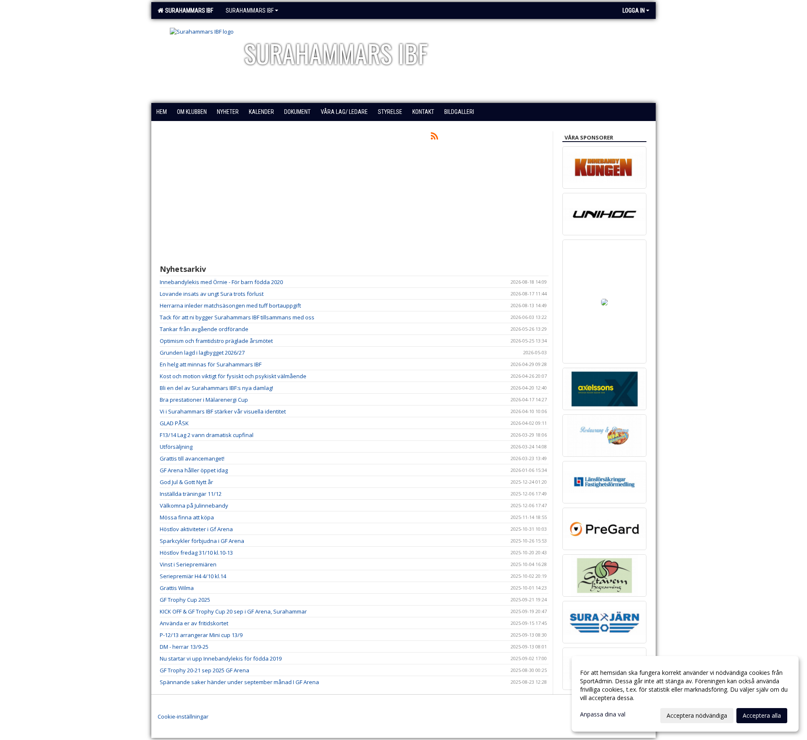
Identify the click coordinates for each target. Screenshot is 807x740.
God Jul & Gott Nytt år (186, 482)
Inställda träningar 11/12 (191, 494)
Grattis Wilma (177, 588)
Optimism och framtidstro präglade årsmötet (216, 341)
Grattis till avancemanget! (192, 458)
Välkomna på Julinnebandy (194, 505)
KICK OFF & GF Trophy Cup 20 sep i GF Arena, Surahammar (233, 611)
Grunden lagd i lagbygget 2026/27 (202, 352)
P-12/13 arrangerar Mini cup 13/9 (201, 635)
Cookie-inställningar (183, 716)
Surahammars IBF (188, 10)
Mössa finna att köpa (187, 517)
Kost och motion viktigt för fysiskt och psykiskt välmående (233, 376)
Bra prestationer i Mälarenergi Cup (204, 399)
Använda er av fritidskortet (194, 623)
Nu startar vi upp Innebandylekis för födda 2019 (221, 658)
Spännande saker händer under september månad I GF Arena (239, 682)
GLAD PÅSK (174, 423)
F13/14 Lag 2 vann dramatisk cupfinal (206, 435)
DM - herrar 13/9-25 (184, 646)
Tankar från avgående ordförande (204, 329)
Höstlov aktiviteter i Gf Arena (196, 529)
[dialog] (685, 694)
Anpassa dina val (602, 714)
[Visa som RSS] (434, 137)
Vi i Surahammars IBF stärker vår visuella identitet (223, 411)
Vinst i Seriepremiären (188, 564)
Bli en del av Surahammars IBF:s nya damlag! (216, 388)
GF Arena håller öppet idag (194, 470)
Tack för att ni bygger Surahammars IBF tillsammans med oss (237, 317)
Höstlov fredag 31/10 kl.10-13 (196, 552)
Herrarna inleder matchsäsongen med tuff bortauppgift (230, 305)
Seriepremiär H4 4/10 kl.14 (193, 576)
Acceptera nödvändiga (697, 715)
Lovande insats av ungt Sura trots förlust (212, 294)
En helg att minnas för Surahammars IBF (210, 364)
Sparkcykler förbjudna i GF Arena (202, 541)
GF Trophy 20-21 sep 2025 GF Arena (204, 670)
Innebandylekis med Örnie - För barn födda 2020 (221, 282)
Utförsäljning (176, 446)
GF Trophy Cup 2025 (185, 599)
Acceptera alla (762, 715)
